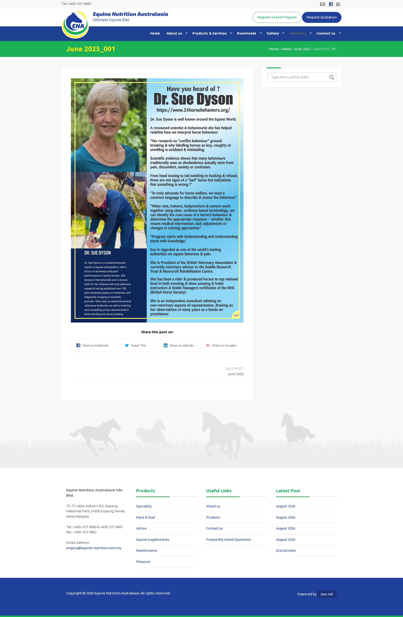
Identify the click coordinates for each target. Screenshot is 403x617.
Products (213, 517)
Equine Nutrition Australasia (115, 24)
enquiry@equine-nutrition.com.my (93, 548)
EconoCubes (286, 550)
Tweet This (137, 345)
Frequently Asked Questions (228, 539)
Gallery (273, 33)
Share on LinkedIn (180, 345)
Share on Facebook (94, 345)
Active (141, 528)
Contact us (325, 33)
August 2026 (285, 506)
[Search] (331, 77)
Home (155, 33)
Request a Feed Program (277, 17)
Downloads (246, 33)
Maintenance (146, 550)
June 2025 (302, 49)
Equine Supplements (152, 539)
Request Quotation (321, 17)
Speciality (144, 506)
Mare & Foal (145, 517)
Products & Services (209, 33)
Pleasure (143, 562)
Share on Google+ (223, 345)
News (286, 49)
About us (174, 33)
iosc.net (327, 594)
